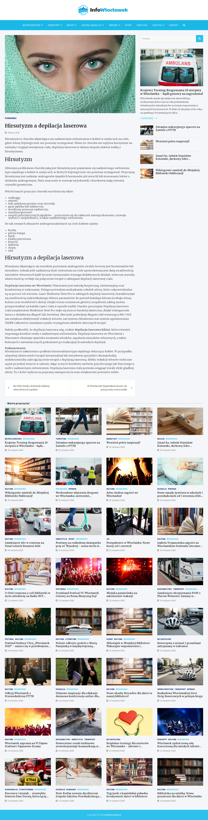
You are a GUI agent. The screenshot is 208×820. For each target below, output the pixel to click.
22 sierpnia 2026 (66, 550)
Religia (160, 439)
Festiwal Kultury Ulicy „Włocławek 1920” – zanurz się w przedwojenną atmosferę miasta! (27, 646)
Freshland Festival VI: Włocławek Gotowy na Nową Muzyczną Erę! (77, 595)
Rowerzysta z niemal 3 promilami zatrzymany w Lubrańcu (179, 645)
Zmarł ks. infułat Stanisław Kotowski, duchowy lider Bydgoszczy (173, 159)
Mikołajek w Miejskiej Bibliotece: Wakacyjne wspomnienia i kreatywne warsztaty (128, 646)
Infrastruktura (165, 689)
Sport (128, 25)
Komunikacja (11, 789)
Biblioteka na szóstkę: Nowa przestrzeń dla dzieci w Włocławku (179, 795)
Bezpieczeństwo (31, 25)
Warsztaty (111, 439)
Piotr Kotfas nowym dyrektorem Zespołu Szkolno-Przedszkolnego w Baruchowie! (77, 796)
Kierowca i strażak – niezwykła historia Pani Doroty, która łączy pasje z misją (25, 796)
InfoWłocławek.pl (112, 814)
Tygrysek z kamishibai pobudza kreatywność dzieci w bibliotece (127, 795)
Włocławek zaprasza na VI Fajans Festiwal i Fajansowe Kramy (26, 745)
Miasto (70, 25)
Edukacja (162, 489)
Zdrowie (113, 25)
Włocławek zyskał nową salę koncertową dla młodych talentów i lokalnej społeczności (180, 746)
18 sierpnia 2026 (117, 600)
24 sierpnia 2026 (168, 500)
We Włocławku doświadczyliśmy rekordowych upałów (31, 388)
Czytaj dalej (147, 118)
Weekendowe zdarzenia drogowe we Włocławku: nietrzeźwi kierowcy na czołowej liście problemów (77, 497)
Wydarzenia (28, 439)
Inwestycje (61, 539)
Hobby (109, 639)
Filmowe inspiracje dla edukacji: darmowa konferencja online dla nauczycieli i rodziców (77, 696)
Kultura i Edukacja (91, 25)
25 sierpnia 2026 (15, 450)
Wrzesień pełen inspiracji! (172, 141)
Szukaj (199, 38)
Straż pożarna (26, 789)
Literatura (70, 639)
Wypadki (72, 489)
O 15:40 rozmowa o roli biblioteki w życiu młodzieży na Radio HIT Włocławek (27, 596)
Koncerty (162, 739)
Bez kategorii (164, 639)
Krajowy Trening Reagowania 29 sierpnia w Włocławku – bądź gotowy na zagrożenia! (171, 92)
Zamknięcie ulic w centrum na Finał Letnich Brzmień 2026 (24, 544)
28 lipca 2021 (13, 132)
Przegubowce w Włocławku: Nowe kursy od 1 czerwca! (128, 544)
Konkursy (71, 789)
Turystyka (142, 25)
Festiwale (61, 589)
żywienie (172, 489)
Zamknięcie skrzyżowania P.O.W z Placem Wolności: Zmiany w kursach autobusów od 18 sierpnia (179, 596)
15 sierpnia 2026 (66, 650)
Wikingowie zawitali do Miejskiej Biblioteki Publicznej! (178, 172)
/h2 (107, 539)
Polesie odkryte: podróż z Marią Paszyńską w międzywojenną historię (76, 646)
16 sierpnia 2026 (15, 650)
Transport (53, 25)
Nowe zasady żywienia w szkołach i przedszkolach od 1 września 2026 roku (180, 496)
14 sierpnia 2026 (15, 700)
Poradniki (10, 118)
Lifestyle (157, 25)
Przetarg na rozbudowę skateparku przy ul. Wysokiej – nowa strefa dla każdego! (78, 546)
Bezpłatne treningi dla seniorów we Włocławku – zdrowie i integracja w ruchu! (127, 746)
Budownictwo (164, 589)
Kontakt (173, 25)
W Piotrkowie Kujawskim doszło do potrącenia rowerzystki (107, 388)
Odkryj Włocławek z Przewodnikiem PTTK (19, 695)
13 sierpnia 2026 (168, 700)
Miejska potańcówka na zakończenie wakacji (121, 595)
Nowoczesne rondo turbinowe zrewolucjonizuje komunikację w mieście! (77, 746)
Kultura (9, 489)
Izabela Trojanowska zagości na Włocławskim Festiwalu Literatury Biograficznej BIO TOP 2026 (179, 546)
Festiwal (9, 639)
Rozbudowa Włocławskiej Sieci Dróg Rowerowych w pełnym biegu (180, 695)
